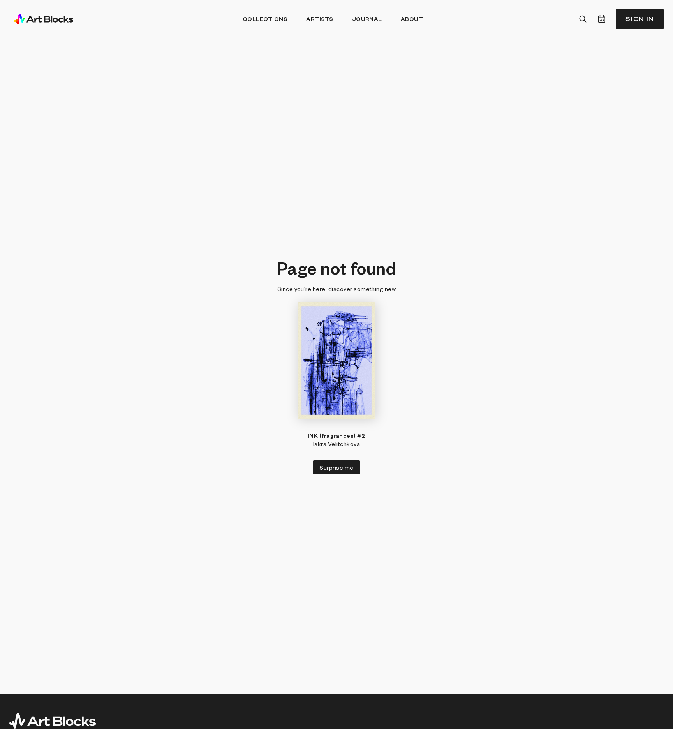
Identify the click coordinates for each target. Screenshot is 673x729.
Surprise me (336, 467)
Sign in (639, 19)
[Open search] (583, 19)
